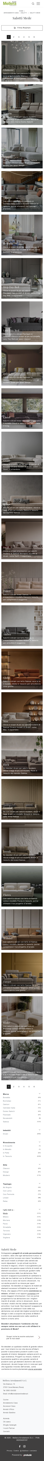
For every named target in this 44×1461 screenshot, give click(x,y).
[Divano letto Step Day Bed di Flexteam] (22, 278)
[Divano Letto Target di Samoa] (22, 973)
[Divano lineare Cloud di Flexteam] (22, 408)
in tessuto (8, 1156)
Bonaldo (7, 1097)
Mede (6, 1213)
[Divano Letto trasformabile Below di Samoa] (22, 495)
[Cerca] (33, 3)
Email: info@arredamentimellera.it (15, 1394)
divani (6, 1134)
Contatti (6, 1431)
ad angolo (8, 1187)
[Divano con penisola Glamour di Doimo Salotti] (22, 61)
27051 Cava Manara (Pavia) (13, 1387)
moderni (7, 1175)
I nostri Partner (9, 1428)
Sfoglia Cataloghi (9, 1425)
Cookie (16, 1451)
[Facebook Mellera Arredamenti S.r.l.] (20, 1446)
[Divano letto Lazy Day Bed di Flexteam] (22, 321)
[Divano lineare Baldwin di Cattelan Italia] (22, 235)
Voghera (7, 1237)
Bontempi (8, 1101)
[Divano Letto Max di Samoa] (22, 712)
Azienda (6, 1418)
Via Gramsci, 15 (9, 1384)
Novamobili (8, 1118)
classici (7, 1168)
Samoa (6, 1122)
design (6, 1172)
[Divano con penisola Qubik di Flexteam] (22, 365)
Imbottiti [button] (7, 1130)
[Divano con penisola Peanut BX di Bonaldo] (22, 1060)
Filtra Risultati (24, 28)
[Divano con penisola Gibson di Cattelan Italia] (22, 191)
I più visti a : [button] (8, 1210)
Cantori (7, 1104)
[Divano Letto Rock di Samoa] (22, 756)
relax (6, 1201)
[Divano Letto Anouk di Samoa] (22, 842)
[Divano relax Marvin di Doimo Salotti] (22, 104)
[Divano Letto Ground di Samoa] (22, 799)
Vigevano (7, 1234)
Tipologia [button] (7, 1184)
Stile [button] (5, 1165)
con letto (8, 1191)
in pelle (7, 1153)
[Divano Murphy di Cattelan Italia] (22, 148)
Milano (6, 1217)
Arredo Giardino (9, 1412)
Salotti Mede (35, 12)
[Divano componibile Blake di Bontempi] (22, 1016)
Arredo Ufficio (8, 1409)
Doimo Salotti (9, 1111)
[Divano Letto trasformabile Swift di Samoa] (22, 538)
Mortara (7, 1220)
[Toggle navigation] (38, 3)
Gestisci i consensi (29, 1451)
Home (21, 11)
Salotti (24, 12)
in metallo (8, 1149)
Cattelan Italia (10, 1108)
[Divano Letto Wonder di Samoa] (22, 929)
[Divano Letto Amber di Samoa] (22, 625)
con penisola (9, 1194)
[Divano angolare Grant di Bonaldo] (22, 452)
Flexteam (7, 1115)
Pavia (6, 1224)
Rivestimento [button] (9, 1142)
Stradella (8, 1227)
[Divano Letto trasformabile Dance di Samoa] (22, 582)
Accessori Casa (9, 1406)
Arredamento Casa (11, 12)
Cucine (5, 1400)
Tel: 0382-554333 (9, 1390)
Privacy (9, 1451)
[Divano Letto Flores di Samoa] (22, 886)
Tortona (7, 1231)
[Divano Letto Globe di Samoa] (22, 669)
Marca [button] (6, 1094)
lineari (6, 1198)
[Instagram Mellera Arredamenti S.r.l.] (24, 1446)
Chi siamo (7, 1422)
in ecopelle (8, 1146)
